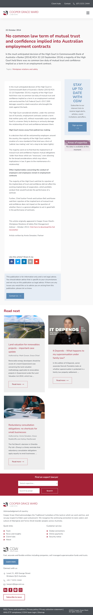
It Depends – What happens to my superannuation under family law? (68, 354)
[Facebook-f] (10, 590)
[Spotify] (15, 590)
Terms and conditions (17, 609)
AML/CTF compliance (12, 612)
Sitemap (41, 612)
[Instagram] (21, 590)
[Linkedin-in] (5, 590)
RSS (5, 609)
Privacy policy (32, 609)
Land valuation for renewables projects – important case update (24, 348)
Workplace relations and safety (25, 69)
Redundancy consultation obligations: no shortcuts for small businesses (23, 428)
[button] (11, 261)
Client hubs (56, 3)
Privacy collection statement (51, 609)
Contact (67, 3)
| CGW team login (29, 612)
